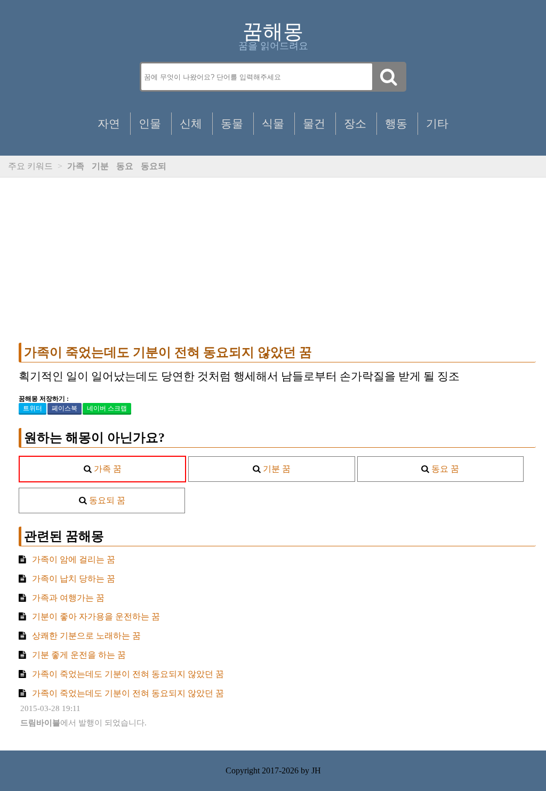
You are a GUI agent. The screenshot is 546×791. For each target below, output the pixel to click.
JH (316, 770)
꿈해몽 (273, 31)
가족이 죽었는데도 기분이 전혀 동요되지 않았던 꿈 (168, 352)
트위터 (32, 408)
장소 (355, 123)
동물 (232, 123)
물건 (314, 123)
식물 (273, 123)
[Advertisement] (277, 260)
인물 (150, 123)
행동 (396, 123)
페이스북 (64, 408)
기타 (437, 123)
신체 (191, 123)
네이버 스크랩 (107, 408)
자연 (109, 123)
